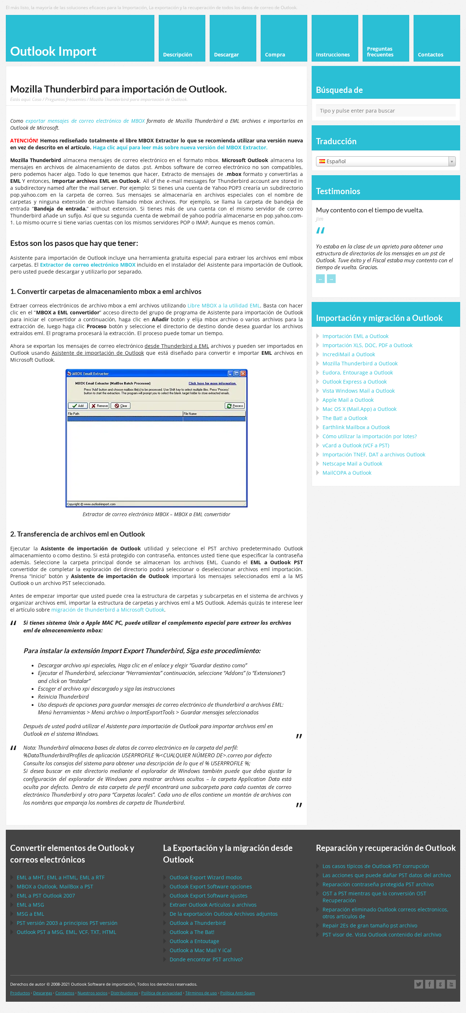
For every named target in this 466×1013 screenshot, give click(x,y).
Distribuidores (124, 993)
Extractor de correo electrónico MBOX (87, 264)
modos (206, 877)
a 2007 (46, 895)
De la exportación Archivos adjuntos (224, 913)
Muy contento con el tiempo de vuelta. (369, 210)
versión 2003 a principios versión (67, 922)
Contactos (64, 993)
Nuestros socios (92, 993)
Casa (37, 99)
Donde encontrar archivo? (206, 959)
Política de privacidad (161, 993)
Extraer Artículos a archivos (213, 904)
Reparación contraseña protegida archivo (378, 884)
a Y (201, 950)
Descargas (42, 993)
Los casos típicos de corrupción (376, 866)
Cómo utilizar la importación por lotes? (370, 436)
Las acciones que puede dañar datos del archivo (387, 875)
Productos (20, 993)
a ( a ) (356, 445)
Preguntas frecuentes (65, 99)
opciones (211, 886)
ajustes (209, 895)
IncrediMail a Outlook (349, 354)
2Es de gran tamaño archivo (370, 925)
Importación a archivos (374, 454)
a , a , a (60, 877)
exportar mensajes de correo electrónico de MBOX (85, 120)
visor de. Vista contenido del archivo (382, 934)
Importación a (355, 336)
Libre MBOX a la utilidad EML (223, 305)
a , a (55, 886)
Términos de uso (201, 993)
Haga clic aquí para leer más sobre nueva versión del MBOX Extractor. (180, 147)
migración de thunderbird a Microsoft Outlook (107, 609)
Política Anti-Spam (237, 993)
